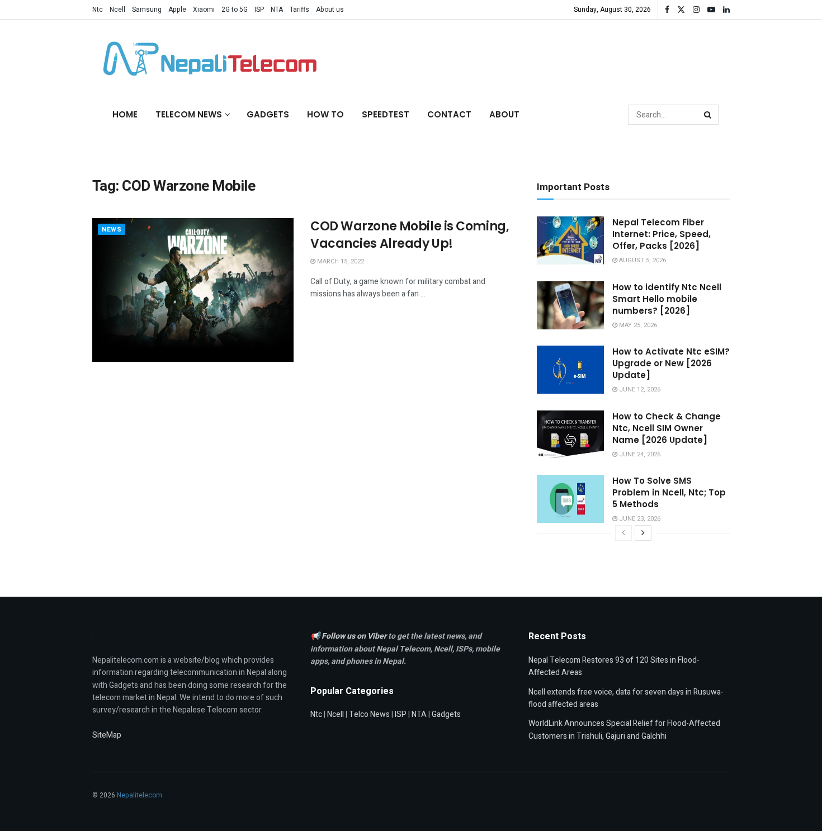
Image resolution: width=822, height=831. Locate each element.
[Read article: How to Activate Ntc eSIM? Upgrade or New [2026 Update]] (570, 370)
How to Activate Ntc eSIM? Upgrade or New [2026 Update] (671, 363)
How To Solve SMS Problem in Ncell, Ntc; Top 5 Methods (669, 492)
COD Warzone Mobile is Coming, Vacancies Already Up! (409, 235)
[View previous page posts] (623, 533)
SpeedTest (385, 114)
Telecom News (188, 114)
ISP (259, 9)
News (111, 229)
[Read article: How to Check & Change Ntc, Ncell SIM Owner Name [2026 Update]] (570, 434)
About (504, 114)
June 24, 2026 (638, 454)
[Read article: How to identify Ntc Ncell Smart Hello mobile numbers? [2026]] (570, 305)
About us (330, 9)
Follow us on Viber (355, 636)
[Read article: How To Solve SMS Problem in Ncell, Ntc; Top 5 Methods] (570, 499)
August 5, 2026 (641, 260)
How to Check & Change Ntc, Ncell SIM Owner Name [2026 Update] (666, 428)
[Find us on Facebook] (667, 10)
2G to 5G (234, 9)
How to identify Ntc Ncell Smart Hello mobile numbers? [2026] (666, 299)
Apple (177, 9)
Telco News (369, 714)
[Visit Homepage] (207, 58)
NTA (277, 9)
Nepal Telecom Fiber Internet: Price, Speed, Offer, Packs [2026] (661, 234)
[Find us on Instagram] (696, 10)
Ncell (117, 9)
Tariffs (299, 9)
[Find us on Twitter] (681, 10)
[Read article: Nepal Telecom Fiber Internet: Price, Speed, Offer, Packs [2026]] (570, 240)
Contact (449, 114)
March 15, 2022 (339, 261)
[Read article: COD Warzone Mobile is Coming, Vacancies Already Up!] (193, 290)
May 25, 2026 (637, 325)
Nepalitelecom (139, 795)
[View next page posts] (643, 533)
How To (325, 114)
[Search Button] (708, 115)
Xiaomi (204, 9)
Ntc (97, 9)
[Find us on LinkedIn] (726, 10)
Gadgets (268, 114)
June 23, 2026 (638, 518)
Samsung (147, 9)
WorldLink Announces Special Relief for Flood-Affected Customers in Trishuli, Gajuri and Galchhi (624, 729)
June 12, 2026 (638, 389)
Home (125, 114)
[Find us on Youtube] (711, 10)
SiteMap (106, 735)
